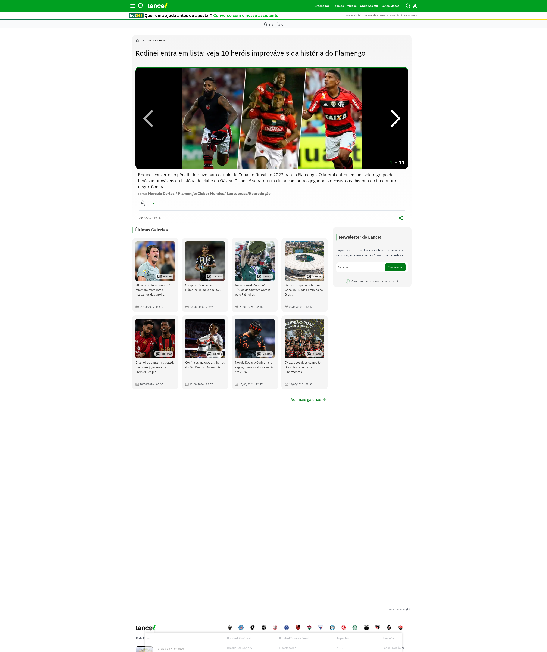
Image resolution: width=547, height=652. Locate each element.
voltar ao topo (397, 609)
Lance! (152, 203)
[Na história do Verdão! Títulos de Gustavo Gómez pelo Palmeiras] (255, 275)
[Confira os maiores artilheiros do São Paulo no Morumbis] (205, 352)
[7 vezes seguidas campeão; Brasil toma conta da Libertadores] (304, 352)
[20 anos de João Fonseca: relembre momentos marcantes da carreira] (155, 275)
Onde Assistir (369, 6)
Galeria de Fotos (156, 40)
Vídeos (352, 6)
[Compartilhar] (401, 218)
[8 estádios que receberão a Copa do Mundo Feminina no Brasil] (304, 275)
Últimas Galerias (151, 230)
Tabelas (338, 6)
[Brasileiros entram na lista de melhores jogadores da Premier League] (155, 352)
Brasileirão (322, 6)
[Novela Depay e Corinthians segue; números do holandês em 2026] (255, 352)
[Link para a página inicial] (137, 40)
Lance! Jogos (390, 6)
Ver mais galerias (306, 399)
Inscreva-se (395, 267)
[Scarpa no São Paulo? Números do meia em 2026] (205, 275)
